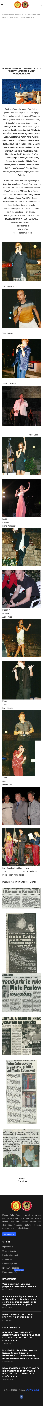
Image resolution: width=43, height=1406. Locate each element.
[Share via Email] (26, 1181)
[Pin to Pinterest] (23, 1181)
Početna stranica (8, 15)
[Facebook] (21, 1397)
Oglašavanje (7, 1247)
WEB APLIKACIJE (32, 1390)
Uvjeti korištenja (9, 1251)
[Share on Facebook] (18, 1181)
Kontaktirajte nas (9, 1264)
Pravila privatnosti (10, 1255)
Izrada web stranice (10, 1268)
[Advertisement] (21, 43)
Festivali (18, 15)
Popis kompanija (9, 1272)
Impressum (7, 1259)
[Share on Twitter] (20, 1181)
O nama (6, 1242)
